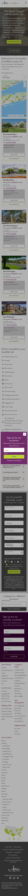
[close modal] (24, 434)
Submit (14, 457)
